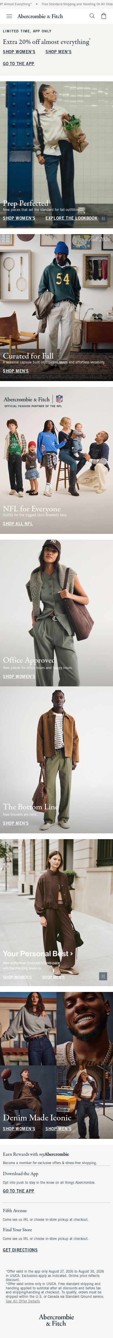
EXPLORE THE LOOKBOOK (71, 218)
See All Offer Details (23, 1301)
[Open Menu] (7, 16)
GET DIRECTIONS (20, 1251)
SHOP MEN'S (58, 52)
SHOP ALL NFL (18, 524)
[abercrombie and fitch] (40, 16)
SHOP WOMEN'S (19, 52)
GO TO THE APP (18, 64)
